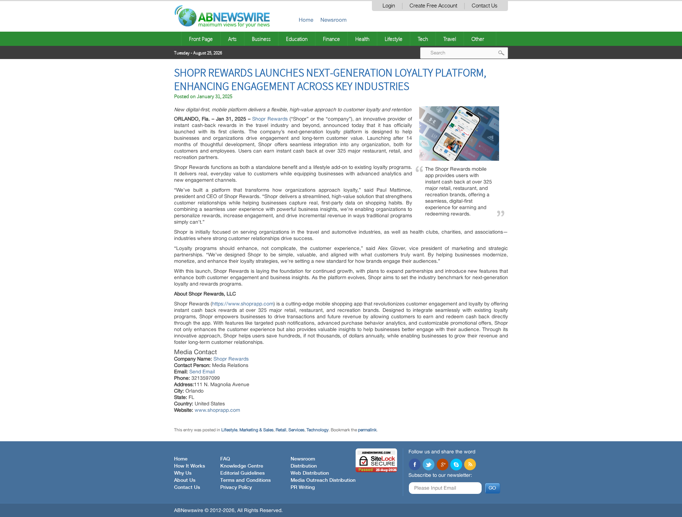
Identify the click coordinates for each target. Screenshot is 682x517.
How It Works (189, 466)
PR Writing (303, 487)
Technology (318, 429)
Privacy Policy (236, 487)
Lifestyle (393, 38)
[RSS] (470, 465)
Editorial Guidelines (242, 473)
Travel (449, 38)
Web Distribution (310, 473)
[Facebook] (414, 465)
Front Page (201, 38)
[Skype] (456, 465)
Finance (331, 38)
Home (306, 20)
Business (261, 38)
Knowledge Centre (241, 466)
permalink (367, 429)
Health (362, 38)
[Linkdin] (442, 465)
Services (296, 429)
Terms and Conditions (245, 480)
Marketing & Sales (256, 429)
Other (477, 38)
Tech (423, 38)
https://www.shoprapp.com (243, 304)
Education (297, 38)
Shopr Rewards (270, 119)
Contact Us (484, 6)
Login (389, 6)
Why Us (182, 473)
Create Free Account (433, 6)
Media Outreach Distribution (323, 480)
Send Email (202, 371)
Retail (281, 429)
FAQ (225, 459)
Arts (232, 38)
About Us (184, 480)
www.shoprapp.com (217, 410)
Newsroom (333, 20)
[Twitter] (428, 465)
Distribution (304, 466)
